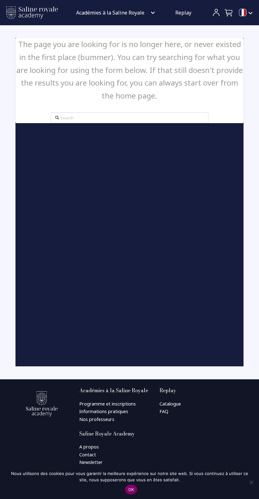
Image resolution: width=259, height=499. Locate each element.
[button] (229, 12)
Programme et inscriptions (107, 404)
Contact (87, 455)
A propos (89, 447)
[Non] (251, 482)
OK (131, 489)
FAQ (164, 411)
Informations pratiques (103, 411)
